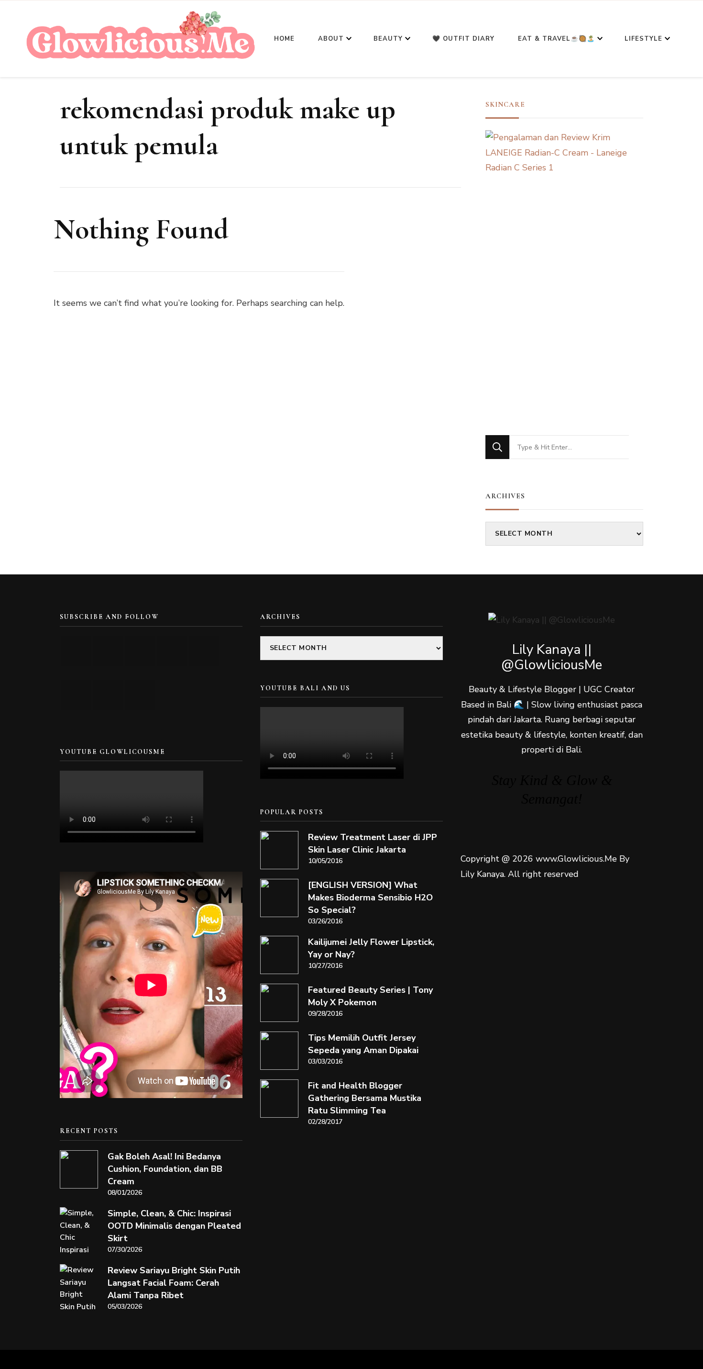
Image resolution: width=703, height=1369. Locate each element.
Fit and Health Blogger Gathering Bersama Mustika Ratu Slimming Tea (364, 1098)
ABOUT (331, 38)
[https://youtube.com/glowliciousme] (76, 651)
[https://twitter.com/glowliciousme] (140, 651)
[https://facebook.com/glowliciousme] (172, 651)
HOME (284, 38)
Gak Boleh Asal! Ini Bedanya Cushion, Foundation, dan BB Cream (165, 1169)
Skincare (505, 104)
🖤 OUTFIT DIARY (463, 38)
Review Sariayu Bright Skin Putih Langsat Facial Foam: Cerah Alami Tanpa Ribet (174, 1283)
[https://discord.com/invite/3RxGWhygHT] (140, 695)
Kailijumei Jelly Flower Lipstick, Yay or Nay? (371, 948)
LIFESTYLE (643, 38)
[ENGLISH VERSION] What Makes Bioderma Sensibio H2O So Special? (370, 897)
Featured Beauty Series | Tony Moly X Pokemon (370, 996)
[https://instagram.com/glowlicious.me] (108, 651)
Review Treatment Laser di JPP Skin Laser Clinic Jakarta (372, 843)
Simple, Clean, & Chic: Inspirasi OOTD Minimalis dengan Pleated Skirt (174, 1226)
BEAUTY (388, 38)
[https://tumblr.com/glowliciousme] (204, 651)
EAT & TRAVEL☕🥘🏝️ (556, 38)
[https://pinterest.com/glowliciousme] (76, 695)
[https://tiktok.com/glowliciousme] (108, 695)
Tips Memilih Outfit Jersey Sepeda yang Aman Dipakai (363, 1044)
